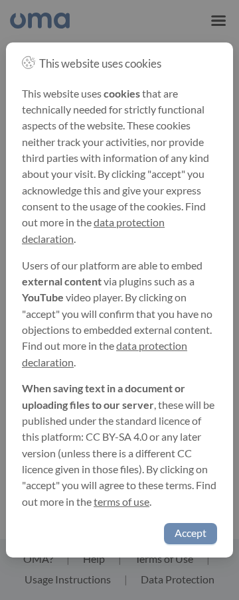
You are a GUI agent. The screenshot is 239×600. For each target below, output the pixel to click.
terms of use (121, 502)
